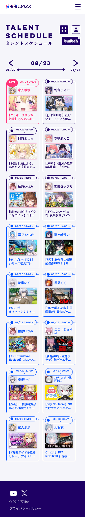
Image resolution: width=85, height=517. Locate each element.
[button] (78, 7)
